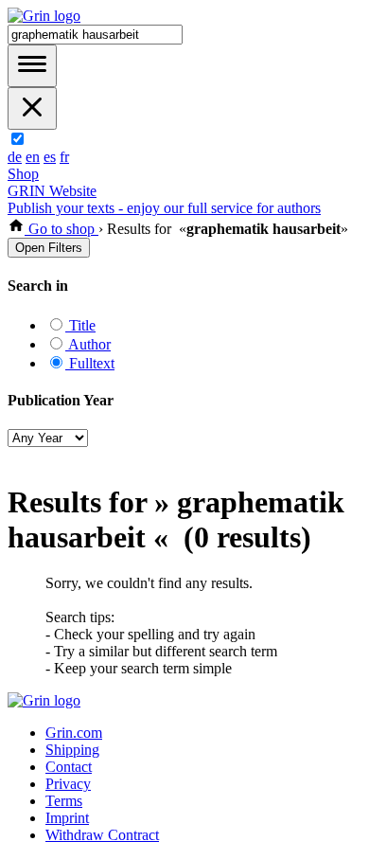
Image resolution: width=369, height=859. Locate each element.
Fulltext (89, 363)
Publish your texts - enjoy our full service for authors (164, 208)
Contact (68, 767)
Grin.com (73, 733)
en (33, 157)
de (15, 157)
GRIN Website (52, 191)
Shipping (72, 750)
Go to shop (61, 229)
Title (80, 325)
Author (88, 344)
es (50, 157)
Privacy (68, 784)
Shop (23, 174)
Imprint (67, 818)
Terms (63, 801)
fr (64, 157)
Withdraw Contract (102, 835)
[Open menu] (32, 66)
